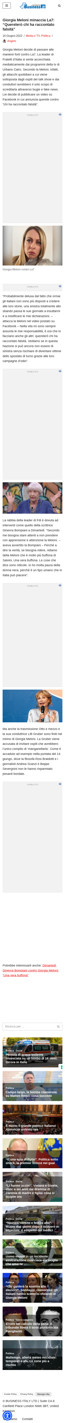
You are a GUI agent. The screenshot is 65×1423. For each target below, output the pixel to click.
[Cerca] (59, 5)
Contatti (27, 1419)
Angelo (11, 41)
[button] (7, 1416)
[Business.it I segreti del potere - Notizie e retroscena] (33, 5)
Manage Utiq (43, 1394)
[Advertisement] (32, 927)
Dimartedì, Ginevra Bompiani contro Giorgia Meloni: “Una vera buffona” (31, 970)
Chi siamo (10, 1419)
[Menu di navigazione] (7, 5)
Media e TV (33, 35)
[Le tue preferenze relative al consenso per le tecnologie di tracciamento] (61, 1067)
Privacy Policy (26, 1394)
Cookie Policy (10, 1394)
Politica (45, 35)
